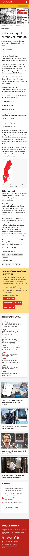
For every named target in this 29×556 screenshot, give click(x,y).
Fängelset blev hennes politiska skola (9, 374)
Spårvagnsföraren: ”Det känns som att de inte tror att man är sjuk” (10, 332)
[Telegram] (13, 264)
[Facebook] (3, 264)
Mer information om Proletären (9, 546)
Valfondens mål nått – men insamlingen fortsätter (11, 348)
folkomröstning (17, 254)
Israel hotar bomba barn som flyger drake (10, 355)
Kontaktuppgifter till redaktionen (10, 541)
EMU (3, 254)
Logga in (20, 2)
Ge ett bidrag (9, 307)
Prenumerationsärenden (8, 543)
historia (5, 257)
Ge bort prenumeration (12, 303)
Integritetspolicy (6, 544)
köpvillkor (15, 544)
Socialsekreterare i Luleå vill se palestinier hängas (14, 494)
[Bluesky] (16, 264)
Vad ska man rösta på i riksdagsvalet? (11, 498)
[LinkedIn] (9, 264)
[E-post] (20, 264)
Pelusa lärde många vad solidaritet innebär (10, 368)
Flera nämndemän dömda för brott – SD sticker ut (10, 361)
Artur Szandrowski (7, 49)
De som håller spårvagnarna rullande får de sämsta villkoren (14, 452)
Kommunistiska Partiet (17, 529)
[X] (6, 264)
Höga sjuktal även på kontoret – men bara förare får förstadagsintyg (11, 341)
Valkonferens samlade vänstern (14, 502)
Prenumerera (23, 6)
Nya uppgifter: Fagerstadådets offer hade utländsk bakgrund (14, 489)
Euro (8, 254)
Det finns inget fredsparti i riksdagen (12, 508)
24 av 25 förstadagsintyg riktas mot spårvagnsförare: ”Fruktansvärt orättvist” (11, 324)
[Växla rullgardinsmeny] (26, 2)
